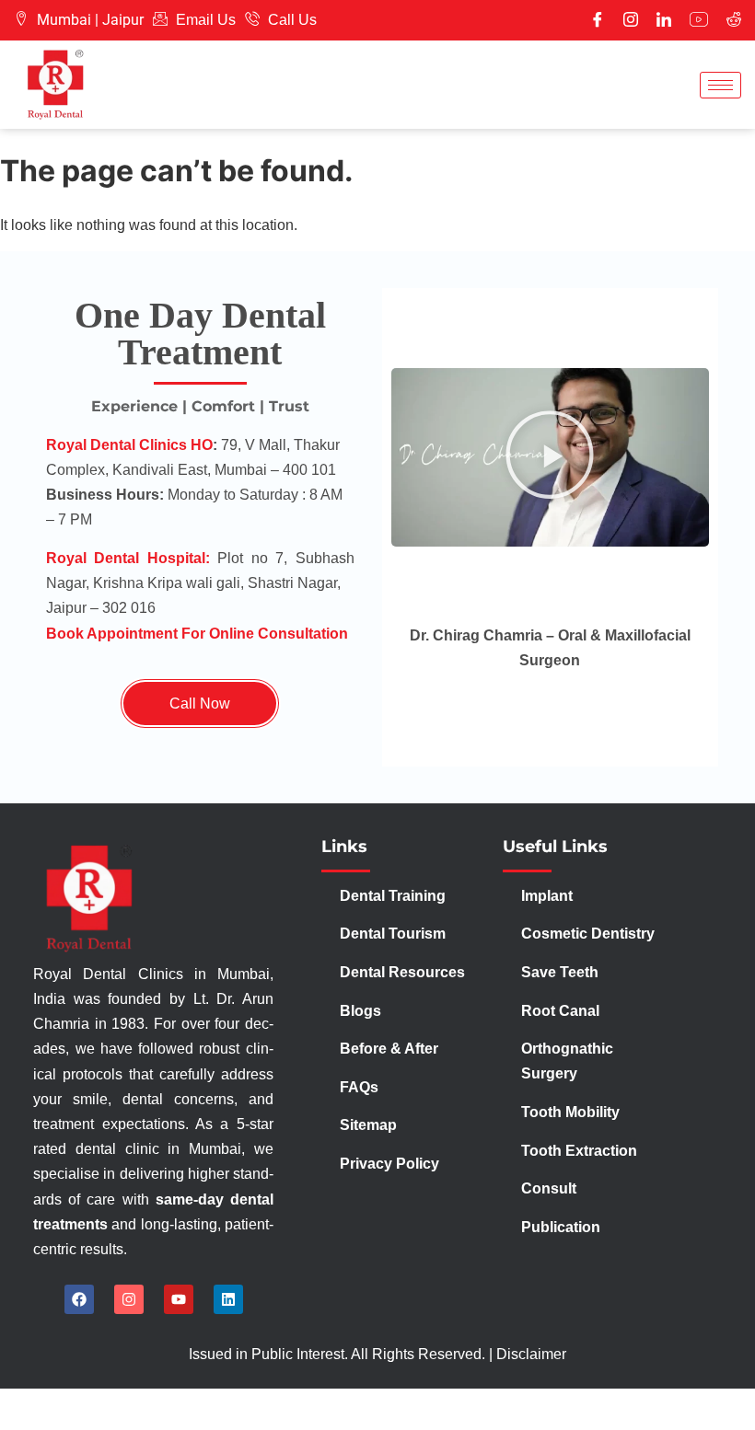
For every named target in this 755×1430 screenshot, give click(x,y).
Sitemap (368, 1125)
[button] (550, 457)
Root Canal (560, 1011)
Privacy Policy (391, 1163)
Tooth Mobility (570, 1112)
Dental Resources (402, 972)
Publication (560, 1227)
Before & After (389, 1048)
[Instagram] (630, 20)
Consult (548, 1188)
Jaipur (123, 20)
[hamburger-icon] (720, 85)
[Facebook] (597, 20)
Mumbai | (68, 20)
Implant (547, 896)
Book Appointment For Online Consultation (197, 633)
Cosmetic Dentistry (588, 933)
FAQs (359, 1087)
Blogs (360, 1011)
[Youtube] (699, 20)
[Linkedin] (228, 1299)
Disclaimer (531, 1354)
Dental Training (394, 896)
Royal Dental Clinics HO (129, 445)
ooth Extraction (583, 1151)
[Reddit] (733, 20)
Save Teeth (559, 972)
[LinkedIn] (663, 20)
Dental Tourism (394, 933)
